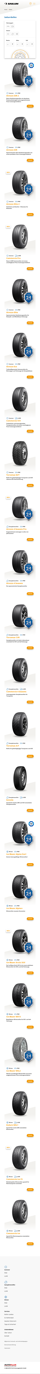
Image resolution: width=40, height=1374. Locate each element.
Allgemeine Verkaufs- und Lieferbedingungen (15, 1341)
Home (5, 9)
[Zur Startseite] (11, 3)
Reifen (10, 9)
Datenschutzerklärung (10, 1344)
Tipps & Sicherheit (10, 1324)
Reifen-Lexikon (8, 1314)
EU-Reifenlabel (9, 1318)
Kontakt (6, 1336)
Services (7, 1311)
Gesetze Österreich (10, 1321)
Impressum (7, 1348)
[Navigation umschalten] (34, 3)
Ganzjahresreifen (9, 1285)
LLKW (6, 1276)
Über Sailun (8, 1333)
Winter (6, 1300)
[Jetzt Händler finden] (30, 3)
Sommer (7, 1270)
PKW (5, 1273)
